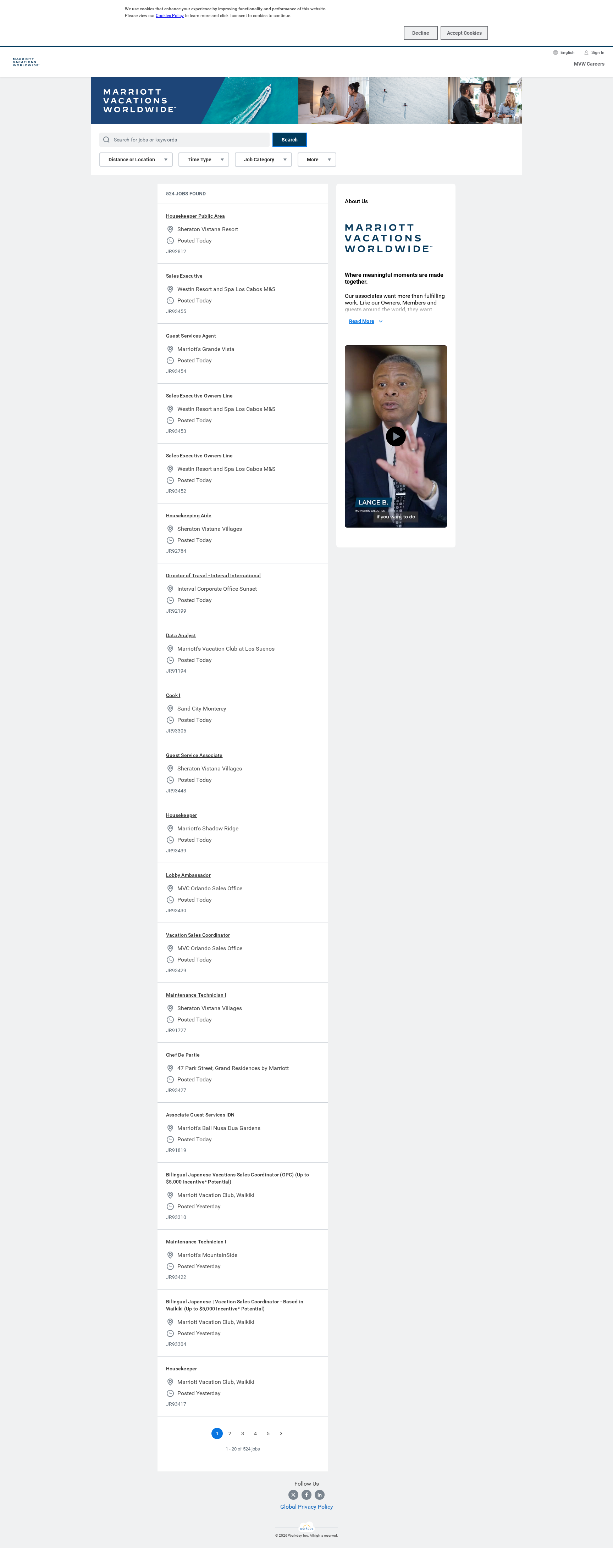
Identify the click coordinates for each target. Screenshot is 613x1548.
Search (290, 140)
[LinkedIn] (320, 1495)
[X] (293, 1495)
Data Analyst (181, 635)
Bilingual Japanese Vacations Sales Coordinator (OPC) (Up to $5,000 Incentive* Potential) (237, 1178)
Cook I (173, 695)
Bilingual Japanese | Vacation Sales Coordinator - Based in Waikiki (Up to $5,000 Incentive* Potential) (234, 1305)
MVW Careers (589, 64)
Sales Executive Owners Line (199, 396)
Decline (420, 33)
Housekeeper (181, 815)
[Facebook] (306, 1495)
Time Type (199, 159)
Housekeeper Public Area (195, 216)
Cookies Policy (170, 15)
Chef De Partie (183, 1055)
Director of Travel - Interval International (213, 575)
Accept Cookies (464, 33)
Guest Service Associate (194, 755)
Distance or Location (132, 159)
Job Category (259, 159)
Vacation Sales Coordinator (198, 935)
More (313, 159)
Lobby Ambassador (188, 875)
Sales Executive (184, 276)
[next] (281, 1433)
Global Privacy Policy (306, 1506)
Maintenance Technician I (196, 995)
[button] (396, 436)
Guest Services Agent (191, 336)
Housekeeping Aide (188, 515)
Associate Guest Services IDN (200, 1115)
